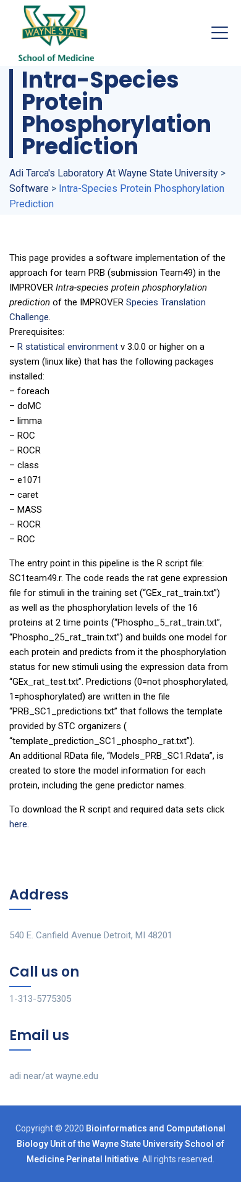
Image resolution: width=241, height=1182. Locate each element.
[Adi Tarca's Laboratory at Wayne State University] (56, 33)
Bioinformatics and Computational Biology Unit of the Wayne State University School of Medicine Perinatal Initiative (121, 1143)
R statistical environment (67, 346)
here (18, 824)
